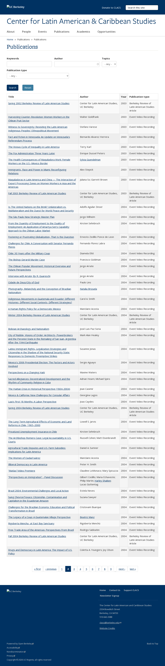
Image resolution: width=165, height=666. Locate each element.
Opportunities (106, 31)
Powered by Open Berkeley (20, 643)
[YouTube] (22, 597)
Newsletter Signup (109, 595)
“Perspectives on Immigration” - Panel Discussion (35, 477)
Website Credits (107, 628)
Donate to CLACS (111, 7)
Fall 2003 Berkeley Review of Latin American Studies (37, 193)
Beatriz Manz (87, 517)
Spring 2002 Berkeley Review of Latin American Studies (38, 103)
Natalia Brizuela (88, 288)
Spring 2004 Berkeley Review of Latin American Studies (38, 407)
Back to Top (152, 643)
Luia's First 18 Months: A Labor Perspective (32, 401)
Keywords (13, 58)
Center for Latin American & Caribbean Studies (81, 21)
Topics (106, 58)
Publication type (17, 70)
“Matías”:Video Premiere (21, 470)
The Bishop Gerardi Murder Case (26, 259)
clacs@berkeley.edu (110, 622)
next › (123, 569)
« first (38, 569)
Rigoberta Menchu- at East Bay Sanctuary (31, 523)
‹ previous (52, 569)
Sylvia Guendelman (90, 159)
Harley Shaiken (103, 480)
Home (10, 39)
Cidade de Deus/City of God (23, 282)
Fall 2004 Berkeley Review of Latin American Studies (37, 536)
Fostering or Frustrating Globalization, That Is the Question (41, 236)
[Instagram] (28, 597)
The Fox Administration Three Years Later (31, 153)
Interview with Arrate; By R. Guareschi (29, 276)
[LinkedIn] (16, 597)
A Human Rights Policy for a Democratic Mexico (34, 308)
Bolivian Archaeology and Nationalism (28, 328)
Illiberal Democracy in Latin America (27, 464)
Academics (84, 31)
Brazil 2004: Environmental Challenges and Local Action (38, 490)
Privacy (11, 655)
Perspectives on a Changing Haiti (26, 372)
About (11, 31)
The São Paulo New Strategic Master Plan (31, 216)
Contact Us (114, 590)
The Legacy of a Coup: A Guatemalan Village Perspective (39, 517)
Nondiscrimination (16, 651)
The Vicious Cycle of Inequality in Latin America (33, 146)
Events (42, 31)
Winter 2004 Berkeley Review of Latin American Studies (39, 315)
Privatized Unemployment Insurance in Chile (32, 431)
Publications (62, 31)
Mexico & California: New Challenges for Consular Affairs (39, 395)
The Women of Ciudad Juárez (24, 457)
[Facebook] (9, 597)
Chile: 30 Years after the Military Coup (29, 253)
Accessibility (13, 647)
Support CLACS (131, 590)
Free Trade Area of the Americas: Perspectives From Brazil (41, 529)
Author (58, 58)
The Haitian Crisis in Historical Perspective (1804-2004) (39, 388)
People (26, 31)
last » (134, 569)
